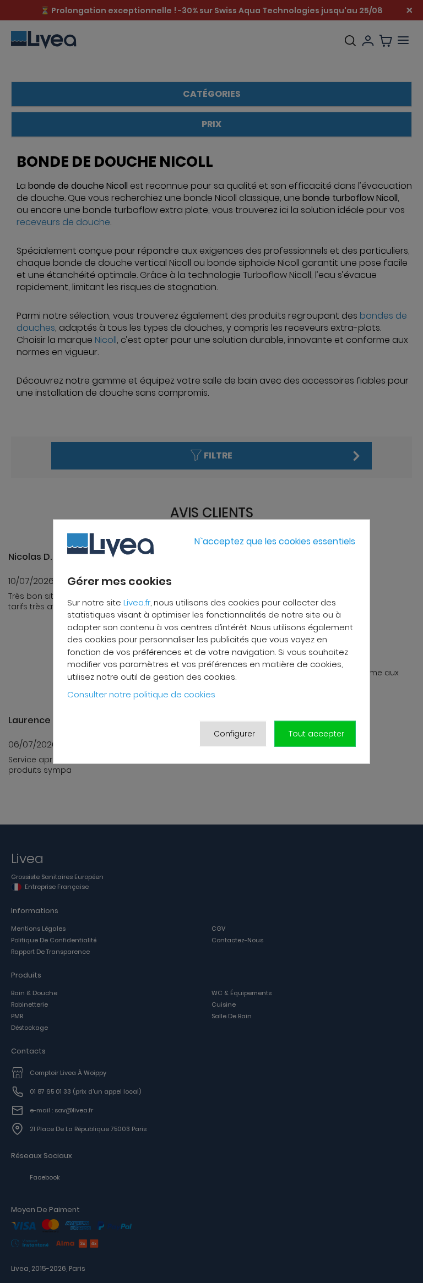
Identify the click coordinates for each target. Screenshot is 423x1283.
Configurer (234, 733)
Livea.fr (136, 602)
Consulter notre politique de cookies (141, 694)
